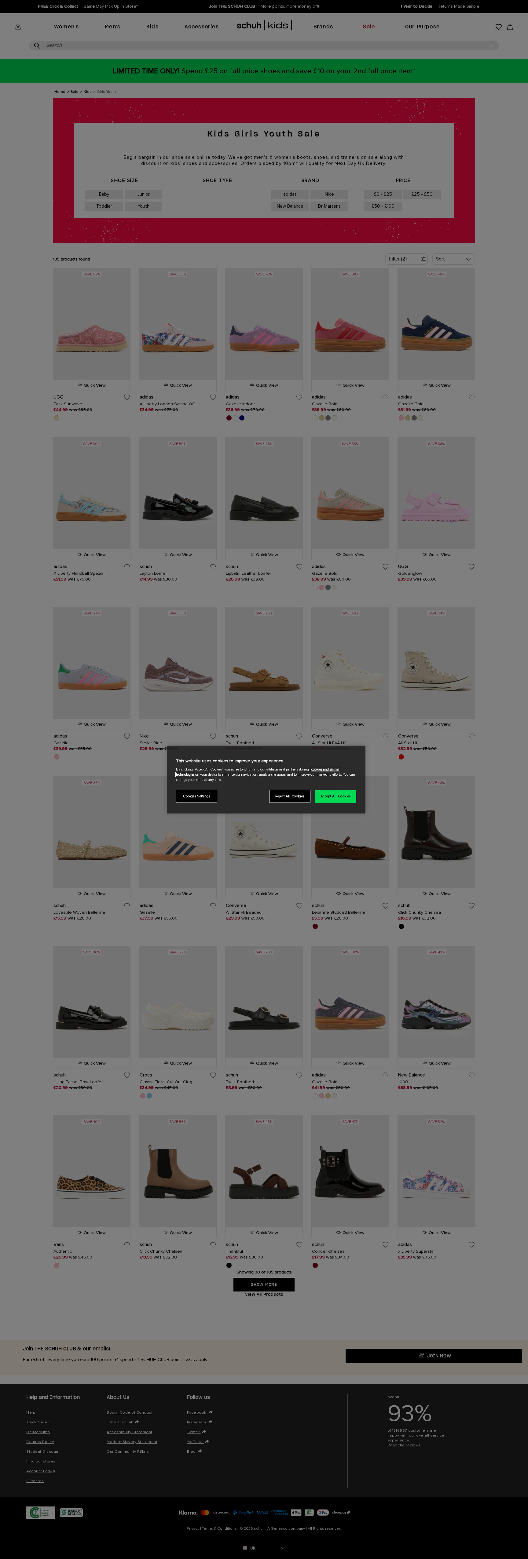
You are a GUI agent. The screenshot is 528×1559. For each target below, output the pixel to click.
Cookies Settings (196, 796)
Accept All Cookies (335, 796)
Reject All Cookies (289, 796)
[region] (266, 779)
